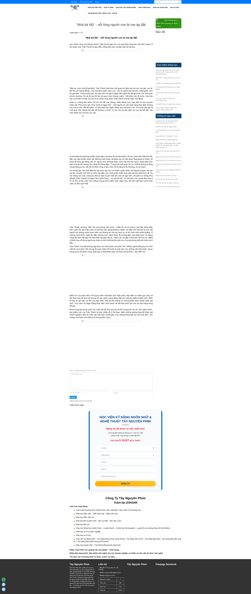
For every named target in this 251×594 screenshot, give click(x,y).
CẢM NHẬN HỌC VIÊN (94, 13)
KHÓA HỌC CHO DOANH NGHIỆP (126, 7)
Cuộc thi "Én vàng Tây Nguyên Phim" (166, 126)
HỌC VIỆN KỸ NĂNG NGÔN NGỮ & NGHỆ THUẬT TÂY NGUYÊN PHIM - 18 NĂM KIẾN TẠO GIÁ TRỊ (168, 145)
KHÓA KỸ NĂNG (109, 7)
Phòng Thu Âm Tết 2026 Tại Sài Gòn (166, 175)
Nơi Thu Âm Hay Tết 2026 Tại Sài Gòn (167, 179)
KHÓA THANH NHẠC (144, 7)
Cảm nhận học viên (86, 2)
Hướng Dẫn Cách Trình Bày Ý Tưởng (166, 136)
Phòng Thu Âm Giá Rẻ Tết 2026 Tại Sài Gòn (168, 157)
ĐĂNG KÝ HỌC (106, 13)
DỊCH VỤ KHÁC (175, 7)
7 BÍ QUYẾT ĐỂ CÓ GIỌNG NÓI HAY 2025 (168, 104)
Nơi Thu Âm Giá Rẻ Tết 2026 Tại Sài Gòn (168, 186)
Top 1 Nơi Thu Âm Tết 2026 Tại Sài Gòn (167, 183)
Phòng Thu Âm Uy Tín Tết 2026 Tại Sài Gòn (168, 160)
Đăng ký (125, 483)
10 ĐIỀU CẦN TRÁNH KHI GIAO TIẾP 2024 (168, 83)
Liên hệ (114, 13)
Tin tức (97, 2)
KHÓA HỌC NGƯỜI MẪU (160, 7)
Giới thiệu (74, 2)
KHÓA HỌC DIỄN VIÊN (95, 7)
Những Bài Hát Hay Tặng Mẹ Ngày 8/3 (167, 139)
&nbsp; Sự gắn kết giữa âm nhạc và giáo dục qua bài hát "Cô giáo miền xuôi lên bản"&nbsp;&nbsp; (167, 72)
